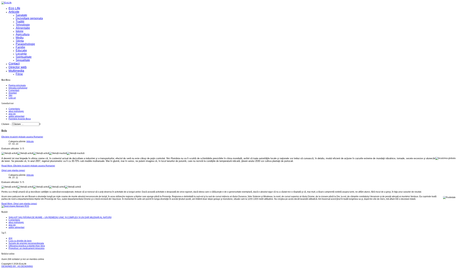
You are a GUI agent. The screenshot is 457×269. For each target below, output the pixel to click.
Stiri (10, 95)
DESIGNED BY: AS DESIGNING (17, 266)
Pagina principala (17, 85)
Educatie (21, 50)
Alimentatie (23, 27)
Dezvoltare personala (29, 18)
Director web (18, 67)
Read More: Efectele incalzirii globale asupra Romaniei (28, 166)
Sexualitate (23, 60)
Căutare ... (6, 124)
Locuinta (21, 53)
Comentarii (14, 90)
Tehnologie (23, 24)
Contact (14, 63)
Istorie (19, 31)
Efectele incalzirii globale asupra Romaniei (22, 137)
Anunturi (13, 93)
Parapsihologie (25, 44)
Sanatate (21, 15)
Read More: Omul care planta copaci (19, 203)
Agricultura (22, 34)
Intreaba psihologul (18, 88)
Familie (20, 47)
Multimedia (16, 71)
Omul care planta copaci (13, 170)
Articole (14, 12)
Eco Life (14, 8)
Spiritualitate (24, 56)
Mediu (20, 37)
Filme (19, 74)
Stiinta (20, 40)
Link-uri (12, 98)
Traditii (20, 21)
